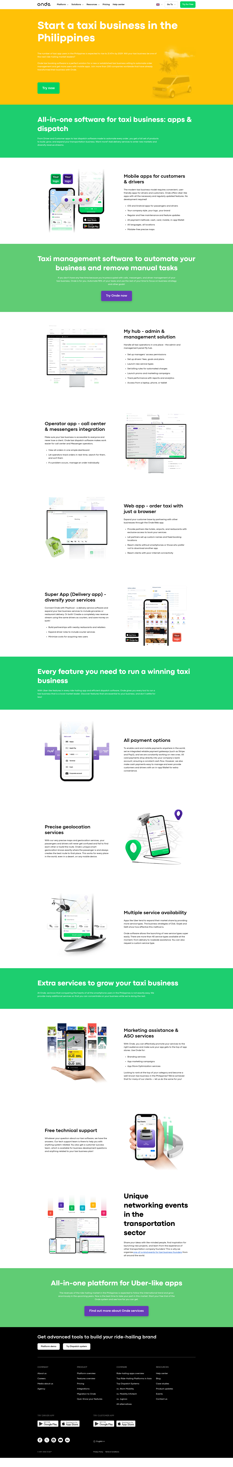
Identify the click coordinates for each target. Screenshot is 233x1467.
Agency (41, 1389)
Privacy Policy (98, 1452)
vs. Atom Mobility (125, 1389)
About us (42, 1374)
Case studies (162, 1384)
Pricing (106, 5)
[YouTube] (60, 1441)
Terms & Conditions (112, 1452)
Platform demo (48, 1346)
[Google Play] (47, 1424)
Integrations (83, 1389)
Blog (158, 1379)
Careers (41, 1379)
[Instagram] (53, 1441)
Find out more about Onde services (116, 1311)
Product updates (164, 1389)
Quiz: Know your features (89, 1399)
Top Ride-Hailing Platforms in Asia (134, 1379)
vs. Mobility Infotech (126, 1394)
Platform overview (86, 1374)
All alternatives (124, 1404)
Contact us (161, 1399)
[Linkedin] (67, 1441)
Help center (119, 5)
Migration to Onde (86, 1394)
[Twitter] (46, 1441)
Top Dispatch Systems (127, 1384)
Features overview (86, 1379)
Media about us (45, 1384)
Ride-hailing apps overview (130, 1374)
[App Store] (71, 1424)
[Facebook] (39, 1441)
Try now (48, 88)
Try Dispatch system (76, 1346)
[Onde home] (44, 4)
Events (159, 1394)
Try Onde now (116, 295)
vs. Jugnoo (121, 1399)
